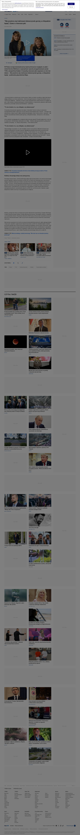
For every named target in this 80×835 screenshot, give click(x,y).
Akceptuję (71, 3)
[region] (40, 5)
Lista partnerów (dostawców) (40, 7)
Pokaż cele (71, 7)
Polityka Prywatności (5, 9)
